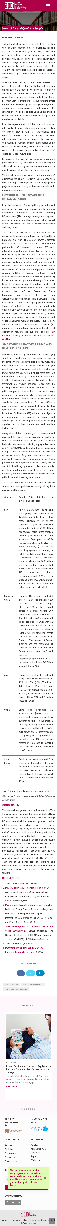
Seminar (9, 1145)
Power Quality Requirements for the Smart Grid (28, 888)
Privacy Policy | (8, 1220)
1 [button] (22, 1109)
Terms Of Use (34, 1220)
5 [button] (30, 1109)
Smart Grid (10, 883)
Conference (10, 1153)
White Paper (36, 1160)
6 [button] (32, 1109)
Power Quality (11, 984)
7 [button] (34, 1109)
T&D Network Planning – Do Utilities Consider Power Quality (28, 335)
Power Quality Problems (16, 989)
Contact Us (10, 1157)
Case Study (36, 1152)
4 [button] (28, 1109)
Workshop (9, 1149)
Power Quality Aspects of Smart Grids (23, 905)
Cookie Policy (21, 1220)
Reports (34, 1156)
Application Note (39, 1149)
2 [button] (24, 1109)
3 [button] (26, 1109)
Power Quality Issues (32, 984)
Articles (34, 1145)
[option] (28, 1056)
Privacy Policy (11, 1161)
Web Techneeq (29, 1223)
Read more (11, 1086)
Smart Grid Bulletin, (14, 943)
